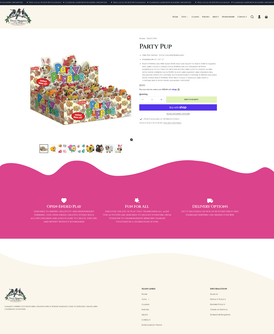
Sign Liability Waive (152, 325)
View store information (172, 123)
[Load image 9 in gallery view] (118, 148)
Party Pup (152, 38)
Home (142, 38)
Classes (145, 304)
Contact (146, 320)
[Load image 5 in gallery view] (81, 148)
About (145, 314)
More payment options (178, 113)
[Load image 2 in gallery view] (53, 148)
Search (214, 294)
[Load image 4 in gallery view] (72, 148)
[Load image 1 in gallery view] (44, 148)
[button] (252, 17)
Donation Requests (220, 314)
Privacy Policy (218, 299)
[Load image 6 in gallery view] (90, 148)
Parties (145, 309)
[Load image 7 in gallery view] (99, 148)
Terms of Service (219, 309)
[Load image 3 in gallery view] (62, 148)
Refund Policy (217, 304)
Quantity (143, 94)
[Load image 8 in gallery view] (109, 148)
